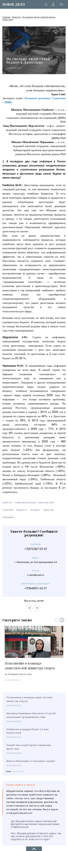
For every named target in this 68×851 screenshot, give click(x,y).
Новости (16, 17)
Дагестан (48, 509)
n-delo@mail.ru (35, 575)
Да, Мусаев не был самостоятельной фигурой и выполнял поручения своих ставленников (35, 824)
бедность (21, 509)
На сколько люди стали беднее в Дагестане (28, 18)
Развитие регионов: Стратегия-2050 (34, 502)
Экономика (8, 517)
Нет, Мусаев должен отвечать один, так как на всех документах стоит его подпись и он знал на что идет (36, 836)
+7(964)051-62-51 (35, 588)
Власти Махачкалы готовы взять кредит (31, 761)
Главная (6, 17)
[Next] (62, 620)
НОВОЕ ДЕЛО (13, 4)
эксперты (35, 509)
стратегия (7, 509)
